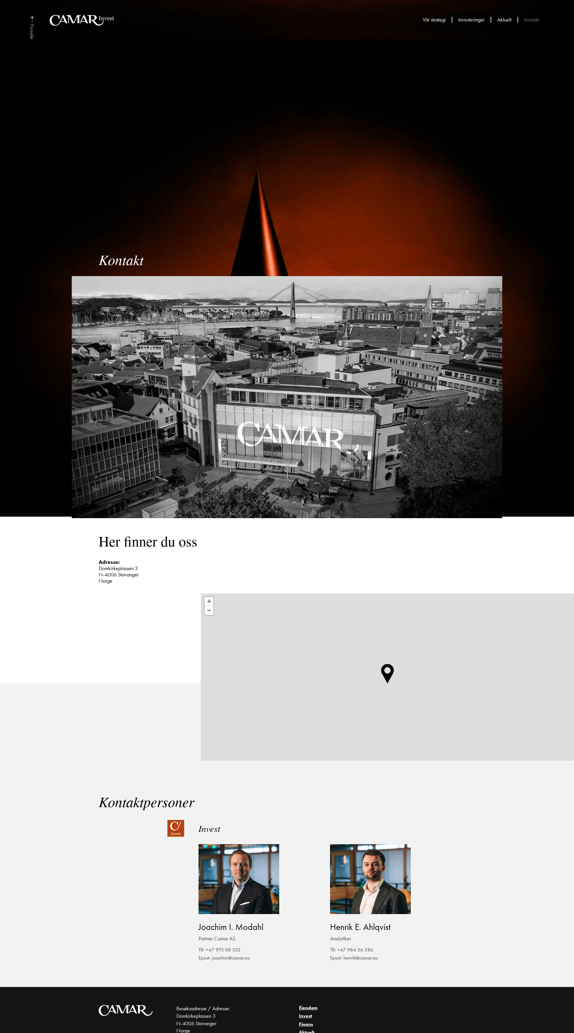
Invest (305, 1016)
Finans (306, 1024)
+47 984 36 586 (355, 950)
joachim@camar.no (231, 958)
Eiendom (308, 1008)
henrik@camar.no (361, 958)
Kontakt (531, 20)
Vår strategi (434, 20)
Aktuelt (504, 20)
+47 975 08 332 (223, 950)
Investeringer (471, 20)
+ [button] (209, 601)
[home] (32, 27)
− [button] (209, 610)
